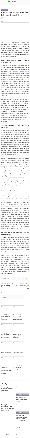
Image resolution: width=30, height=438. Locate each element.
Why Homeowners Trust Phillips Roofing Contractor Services (18, 352)
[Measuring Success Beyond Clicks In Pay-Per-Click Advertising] (18, 327)
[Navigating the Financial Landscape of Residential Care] (22, 409)
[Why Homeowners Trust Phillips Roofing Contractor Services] (18, 345)
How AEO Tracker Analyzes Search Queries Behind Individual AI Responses (5, 318)
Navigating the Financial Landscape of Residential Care (22, 417)
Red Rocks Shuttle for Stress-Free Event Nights (17, 367)
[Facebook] (14, 278)
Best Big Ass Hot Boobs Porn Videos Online (6, 352)
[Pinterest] (22, 278)
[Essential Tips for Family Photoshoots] (22, 391)
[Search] (29, 2)
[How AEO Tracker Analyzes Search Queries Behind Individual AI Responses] (6, 309)
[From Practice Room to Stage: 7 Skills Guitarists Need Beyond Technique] (18, 309)
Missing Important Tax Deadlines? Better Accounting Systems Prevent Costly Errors (5, 336)
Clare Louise (7, 18)
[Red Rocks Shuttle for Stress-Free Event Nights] (18, 360)
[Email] (26, 278)
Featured (4, 10)
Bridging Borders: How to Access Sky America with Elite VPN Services (7, 406)
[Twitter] (18, 278)
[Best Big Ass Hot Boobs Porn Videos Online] (6, 345)
